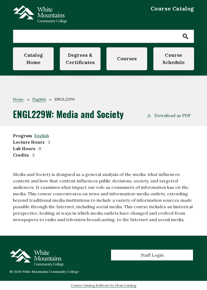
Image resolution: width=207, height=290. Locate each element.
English (39, 99)
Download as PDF (172, 115)
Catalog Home (33, 58)
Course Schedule (174, 58)
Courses (127, 58)
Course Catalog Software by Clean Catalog (103, 285)
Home (18, 99)
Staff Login (152, 255)
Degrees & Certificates (80, 58)
